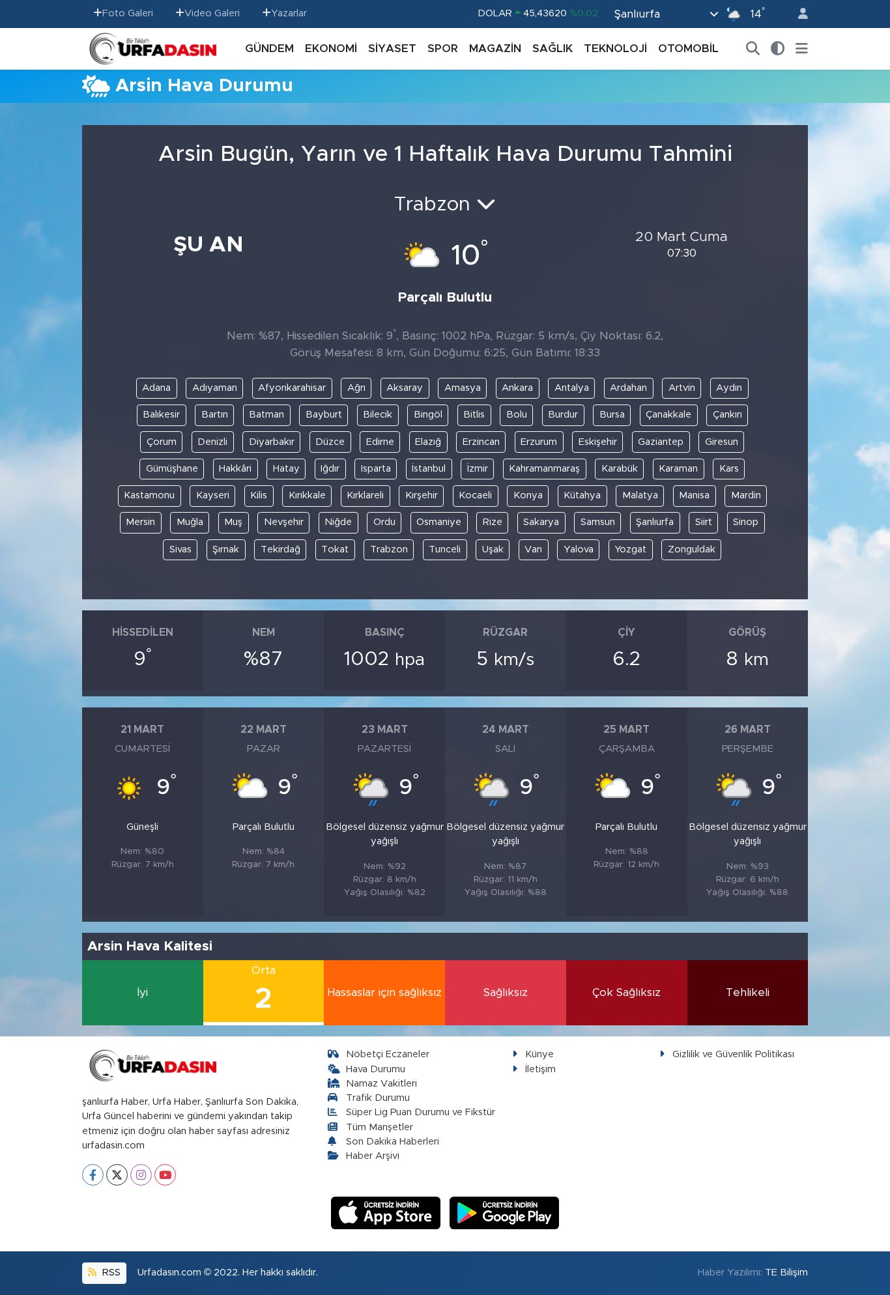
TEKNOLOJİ (615, 48)
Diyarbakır (271, 442)
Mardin (746, 495)
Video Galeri (212, 13)
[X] (117, 1175)
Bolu (516, 415)
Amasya (462, 388)
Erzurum (539, 442)
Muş (233, 522)
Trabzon (389, 549)
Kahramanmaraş (544, 469)
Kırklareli (365, 495)
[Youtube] (165, 1175)
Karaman (678, 469)
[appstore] (387, 1212)
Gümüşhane (172, 469)
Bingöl (428, 415)
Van (533, 549)
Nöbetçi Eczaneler (387, 1054)
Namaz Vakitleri (381, 1084)
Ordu (384, 522)
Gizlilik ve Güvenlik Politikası (733, 1054)
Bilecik (377, 415)
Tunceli (445, 549)
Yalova (579, 549)
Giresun (721, 442)
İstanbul (429, 469)
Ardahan (628, 388)
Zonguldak (691, 549)
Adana (156, 388)
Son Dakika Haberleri (392, 1141)
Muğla (190, 522)
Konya (528, 495)
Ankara (517, 388)
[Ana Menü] (802, 48)
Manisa (694, 495)
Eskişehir (598, 442)
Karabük (619, 469)
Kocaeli (475, 495)
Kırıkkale (307, 495)
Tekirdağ (280, 549)
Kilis (258, 495)
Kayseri (212, 495)
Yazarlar (289, 13)
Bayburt (324, 415)
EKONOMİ (331, 48)
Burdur (563, 415)
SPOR (442, 48)
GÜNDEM (269, 48)
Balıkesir (161, 415)
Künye (539, 1054)
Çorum (162, 442)
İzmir (477, 469)
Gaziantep (660, 442)
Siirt (703, 522)
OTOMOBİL (688, 48)
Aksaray (404, 388)
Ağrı (356, 388)
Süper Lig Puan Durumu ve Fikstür (420, 1112)
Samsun (598, 522)
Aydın (729, 388)
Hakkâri (235, 469)
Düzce (330, 442)
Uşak (493, 549)
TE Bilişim (786, 1272)
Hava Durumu (375, 1069)
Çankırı (727, 415)
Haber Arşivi (372, 1156)
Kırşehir (421, 495)
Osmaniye (438, 522)
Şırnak (225, 549)
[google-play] (504, 1212)
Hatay (286, 469)
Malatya (640, 495)
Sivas (180, 549)
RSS (110, 1272)
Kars (729, 469)
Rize (492, 522)
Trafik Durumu (378, 1098)
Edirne (380, 442)
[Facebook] (93, 1175)
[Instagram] (141, 1175)
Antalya (571, 388)
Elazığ (428, 442)
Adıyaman (214, 388)
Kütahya (582, 495)
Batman (266, 415)
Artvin (681, 388)
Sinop (745, 522)
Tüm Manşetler (379, 1127)
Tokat (335, 549)
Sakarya (541, 522)
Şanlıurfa (655, 522)
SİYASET (392, 48)
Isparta (376, 469)
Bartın (214, 415)
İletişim (540, 1069)
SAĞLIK (552, 48)
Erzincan (481, 442)
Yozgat (630, 549)
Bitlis (474, 415)
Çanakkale (668, 415)
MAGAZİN (495, 48)
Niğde (338, 522)
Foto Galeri (127, 13)
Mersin (140, 522)
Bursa (612, 415)
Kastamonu (149, 495)
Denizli (212, 442)
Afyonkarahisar (292, 388)
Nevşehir (284, 522)
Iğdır (330, 469)
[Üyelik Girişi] (797, 14)
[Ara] (753, 48)
